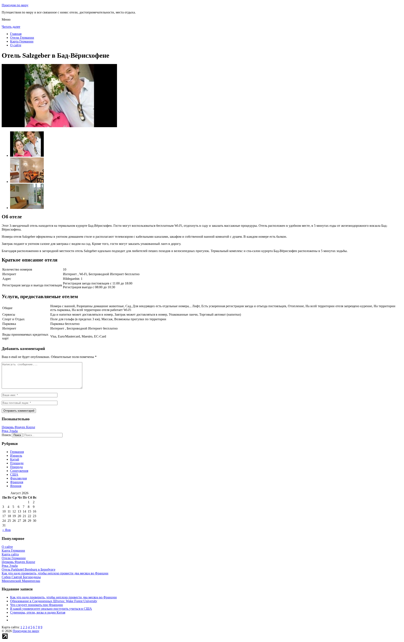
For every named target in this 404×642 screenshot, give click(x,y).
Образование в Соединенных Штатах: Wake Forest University (53, 601)
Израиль (16, 455)
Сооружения (19, 470)
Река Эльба (10, 431)
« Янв (6, 530)
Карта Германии (21, 41)
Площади (17, 463)
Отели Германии (22, 37)
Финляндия (18, 478)
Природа (16, 467)
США (14, 474)
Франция (16, 482)
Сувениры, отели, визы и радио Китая (37, 612)
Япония (15, 486)
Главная (15, 34)
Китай (14, 459)
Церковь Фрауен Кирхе (18, 427)
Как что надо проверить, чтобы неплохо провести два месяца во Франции (63, 597)
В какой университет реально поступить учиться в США (51, 608)
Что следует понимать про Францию (36, 605)
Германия (17, 452)
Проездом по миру (15, 5)
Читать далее (11, 26)
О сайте (15, 45)
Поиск (6, 435)
